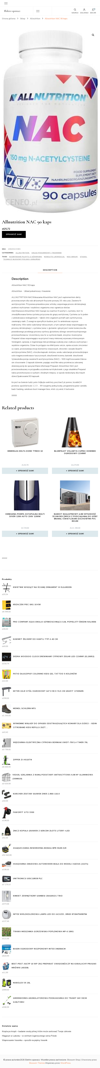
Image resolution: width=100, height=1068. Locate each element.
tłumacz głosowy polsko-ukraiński (21, 259)
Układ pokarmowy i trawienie (47, 253)
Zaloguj (84, 13)
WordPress (66, 1063)
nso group (72, 257)
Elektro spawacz (12, 11)
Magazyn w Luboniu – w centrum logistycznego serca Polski (29, 1035)
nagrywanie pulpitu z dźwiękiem (25, 257)
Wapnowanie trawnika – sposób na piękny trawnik (24, 1040)
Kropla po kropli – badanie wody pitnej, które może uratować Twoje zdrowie (36, 1031)
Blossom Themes (37, 1063)
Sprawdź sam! (14, 234)
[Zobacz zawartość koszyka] (93, 10)
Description (50, 270)
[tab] (50, 270)
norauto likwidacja (54, 257)
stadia (83, 257)
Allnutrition (22, 253)
